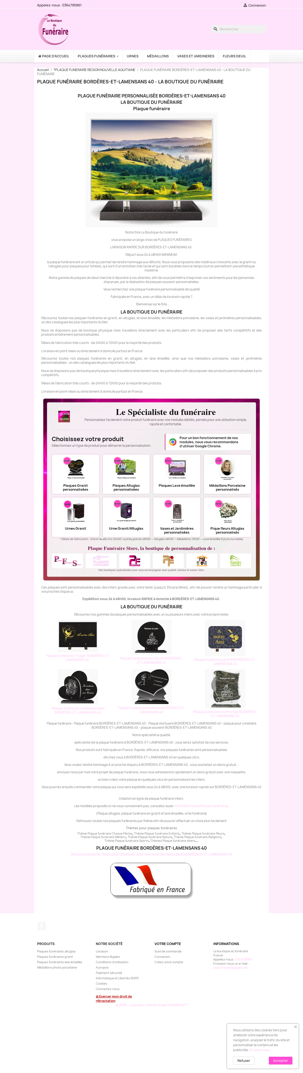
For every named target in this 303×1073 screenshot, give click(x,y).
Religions (214, 837)
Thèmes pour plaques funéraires (151, 828)
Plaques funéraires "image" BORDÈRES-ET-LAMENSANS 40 (78, 658)
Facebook (42, 926)
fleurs (220, 833)
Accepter (280, 1060)
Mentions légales (108, 957)
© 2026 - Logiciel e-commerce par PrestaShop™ (152, 1005)
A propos (102, 967)
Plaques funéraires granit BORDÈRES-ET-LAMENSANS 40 (225, 661)
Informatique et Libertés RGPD (117, 978)
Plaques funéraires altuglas (56, 951)
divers (191, 841)
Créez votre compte (169, 962)
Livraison (102, 951)
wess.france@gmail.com (230, 968)
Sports (144, 841)
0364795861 (72, 5)
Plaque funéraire (156, 833)
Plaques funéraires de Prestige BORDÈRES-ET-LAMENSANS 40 (225, 714)
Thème (139, 833)
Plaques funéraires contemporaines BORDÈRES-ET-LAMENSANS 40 (78, 710)
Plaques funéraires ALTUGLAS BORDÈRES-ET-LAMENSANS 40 (151, 660)
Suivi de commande (168, 951)
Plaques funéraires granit (55, 957)
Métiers (120, 837)
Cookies (101, 983)
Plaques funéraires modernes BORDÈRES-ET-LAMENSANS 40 (151, 710)
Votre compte (168, 944)
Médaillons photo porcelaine (57, 967)
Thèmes (156, 841)
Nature (167, 837)
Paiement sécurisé (109, 973)
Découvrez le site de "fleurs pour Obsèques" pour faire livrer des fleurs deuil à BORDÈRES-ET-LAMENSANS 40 (151, 854)
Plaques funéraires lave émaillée (59, 962)
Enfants (174, 833)
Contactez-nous (108, 989)
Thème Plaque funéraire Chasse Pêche (104, 833)
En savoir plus (259, 1050)
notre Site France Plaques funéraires (201, 806)
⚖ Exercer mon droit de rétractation (114, 998)
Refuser (243, 1060)
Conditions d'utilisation (112, 962)
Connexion (162, 957)
